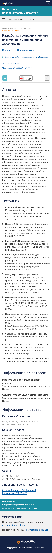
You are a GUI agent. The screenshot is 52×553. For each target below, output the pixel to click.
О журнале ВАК (16, 19)
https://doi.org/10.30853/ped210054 (17, 68)
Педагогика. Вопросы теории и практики (18, 503)
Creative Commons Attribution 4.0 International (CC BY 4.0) (19, 491)
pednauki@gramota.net (14, 525)
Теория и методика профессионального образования (26, 57)
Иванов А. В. (9, 49)
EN (48, 3)
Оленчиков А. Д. (26, 49)
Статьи (31, 19)
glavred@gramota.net (37, 529)
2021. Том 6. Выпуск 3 (11, 63)
